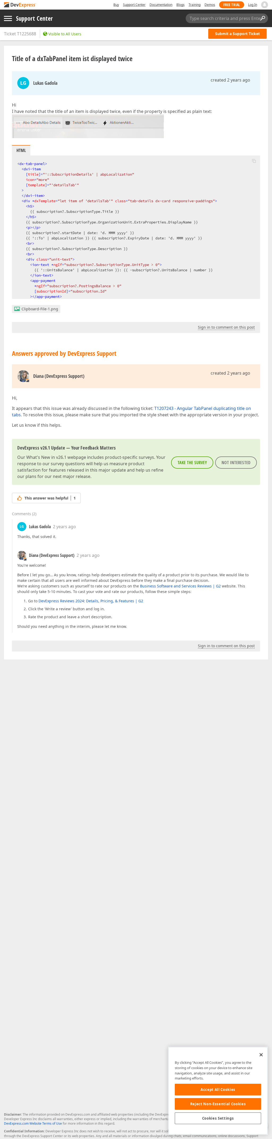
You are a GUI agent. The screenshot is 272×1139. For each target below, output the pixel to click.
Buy (116, 4)
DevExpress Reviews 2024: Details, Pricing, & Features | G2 (91, 600)
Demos (210, 4)
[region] (218, 1091)
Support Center (134, 4)
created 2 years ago (230, 80)
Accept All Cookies (218, 1089)
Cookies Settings (218, 1118)
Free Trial (231, 4)
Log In (252, 4)
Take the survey (192, 462)
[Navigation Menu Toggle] (8, 18)
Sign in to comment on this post (226, 327)
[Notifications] (264, 4)
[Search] (262, 18)
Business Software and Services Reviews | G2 (180, 585)
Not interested (236, 462)
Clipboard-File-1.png (40, 308)
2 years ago (64, 527)
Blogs (180, 4)
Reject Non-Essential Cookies (218, 1104)
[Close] (261, 1055)
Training (195, 4)
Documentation (161, 4)
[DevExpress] (20, 5)
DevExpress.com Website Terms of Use (33, 1123)
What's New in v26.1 (46, 457)
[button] (254, 161)
